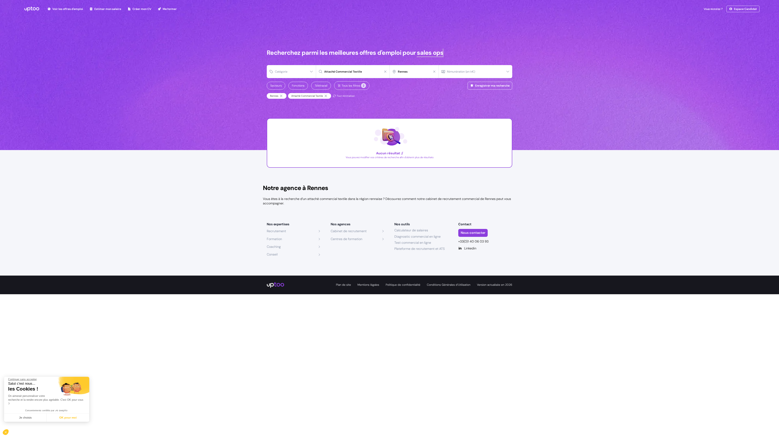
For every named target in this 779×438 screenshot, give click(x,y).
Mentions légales (368, 285)
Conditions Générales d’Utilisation (448, 285)
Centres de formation (346, 239)
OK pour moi (68, 417)
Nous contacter (473, 233)
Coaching (274, 247)
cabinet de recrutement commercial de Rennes (461, 199)
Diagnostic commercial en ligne (417, 236)
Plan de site (343, 285)
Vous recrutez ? (713, 9)
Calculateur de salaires (411, 230)
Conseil (272, 254)
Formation (274, 239)
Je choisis (25, 417)
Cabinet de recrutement (349, 231)
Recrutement (276, 231)
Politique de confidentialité (403, 285)
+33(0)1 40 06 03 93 (473, 241)
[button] (8, 431)
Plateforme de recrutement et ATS (419, 249)
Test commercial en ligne (412, 242)
